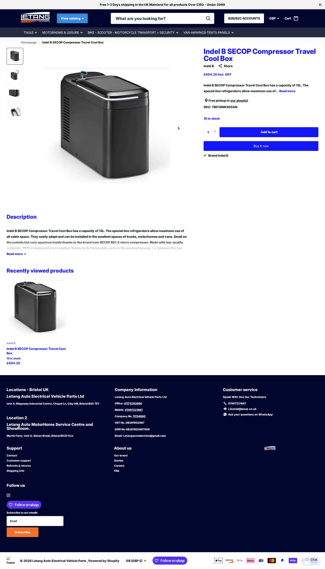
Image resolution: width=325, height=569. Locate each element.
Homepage (28, 42)
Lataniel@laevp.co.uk (242, 409)
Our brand (121, 455)
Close (320, 4)
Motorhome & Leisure (60, 32)
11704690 (139, 416)
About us (123, 448)
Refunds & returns (19, 465)
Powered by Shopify (103, 561)
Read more (287, 91)
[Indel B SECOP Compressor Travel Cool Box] (36, 308)
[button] (179, 128)
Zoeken (208, 18)
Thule (28, 32)
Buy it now (261, 146)
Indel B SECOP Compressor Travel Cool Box (36, 351)
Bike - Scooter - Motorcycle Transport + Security (131, 32)
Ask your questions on (250, 414)
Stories (118, 460)
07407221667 (134, 409)
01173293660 (133, 403)
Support (14, 448)
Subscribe (23, 532)
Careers (119, 465)
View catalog (71, 18)
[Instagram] (8, 495)
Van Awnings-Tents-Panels (207, 32)
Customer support (19, 460)
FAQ (116, 470)
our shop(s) (239, 100)
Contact (12, 455)
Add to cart (269, 132)
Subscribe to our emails (22, 512)
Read (15, 254)
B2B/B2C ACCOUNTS (244, 18)
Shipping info (15, 470)
